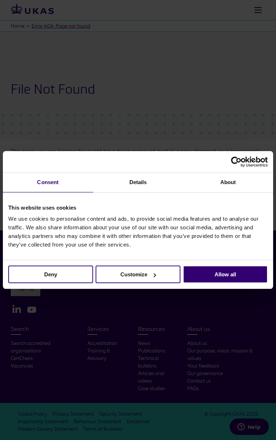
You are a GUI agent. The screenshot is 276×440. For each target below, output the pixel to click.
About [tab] (228, 182)
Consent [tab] (48, 182)
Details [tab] (138, 182)
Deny (50, 274)
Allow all (225, 274)
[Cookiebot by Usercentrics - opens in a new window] (236, 161)
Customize (133, 274)
